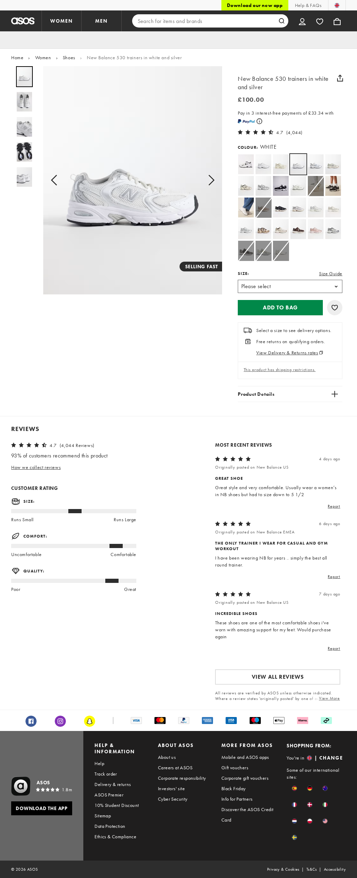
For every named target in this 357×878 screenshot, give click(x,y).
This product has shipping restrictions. (280, 369)
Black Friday (233, 788)
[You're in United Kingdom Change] (336, 5)
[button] (280, 307)
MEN (101, 21)
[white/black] (246, 164)
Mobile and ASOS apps (245, 757)
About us (167, 757)
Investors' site (171, 788)
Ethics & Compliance (115, 836)
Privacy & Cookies (283, 869)
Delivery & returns (112, 784)
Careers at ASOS (175, 767)
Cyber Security (173, 799)
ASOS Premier (108, 795)
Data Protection (109, 826)
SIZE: (243, 273)
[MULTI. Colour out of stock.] (281, 251)
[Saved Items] (319, 20)
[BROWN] (263, 229)
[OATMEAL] (281, 164)
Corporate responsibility (182, 778)
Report (334, 506)
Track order (105, 774)
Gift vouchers (234, 767)
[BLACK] (281, 186)
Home (17, 57)
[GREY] (263, 186)
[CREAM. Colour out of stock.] (316, 186)
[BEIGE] (333, 164)
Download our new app (255, 5)
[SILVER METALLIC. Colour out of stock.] (263, 251)
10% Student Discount (116, 805)
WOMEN (61, 21)
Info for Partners (237, 799)
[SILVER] (316, 207)
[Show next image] (209, 180)
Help (99, 763)
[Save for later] (334, 307)
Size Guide (330, 273)
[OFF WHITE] (263, 164)
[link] (298, 164)
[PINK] (316, 229)
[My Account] (302, 20)
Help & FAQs (308, 5)
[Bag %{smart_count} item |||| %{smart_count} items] (337, 20)
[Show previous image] (56, 180)
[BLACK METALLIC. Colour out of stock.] (246, 251)
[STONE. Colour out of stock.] (263, 207)
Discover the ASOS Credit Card (247, 814)
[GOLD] (333, 207)
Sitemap (102, 815)
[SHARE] (339, 78)
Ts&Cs (311, 869)
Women (43, 57)
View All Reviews (278, 676)
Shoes (69, 57)
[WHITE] (316, 164)
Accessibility (335, 869)
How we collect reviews (36, 467)
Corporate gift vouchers (244, 778)
